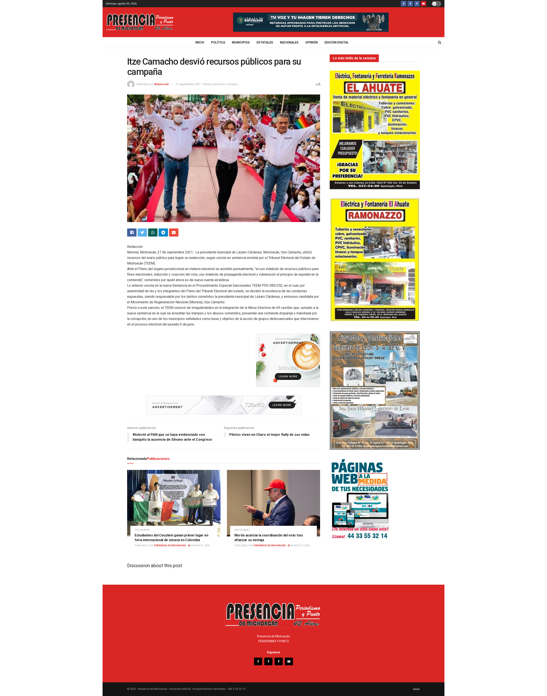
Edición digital (337, 42)
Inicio (199, 42)
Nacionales (289, 42)
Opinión (311, 42)
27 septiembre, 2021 (188, 84)
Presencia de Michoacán (170, 545)
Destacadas (142, 530)
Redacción (161, 84)
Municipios (241, 42)
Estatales (265, 42)
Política (218, 42)
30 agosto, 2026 (200, 545)
